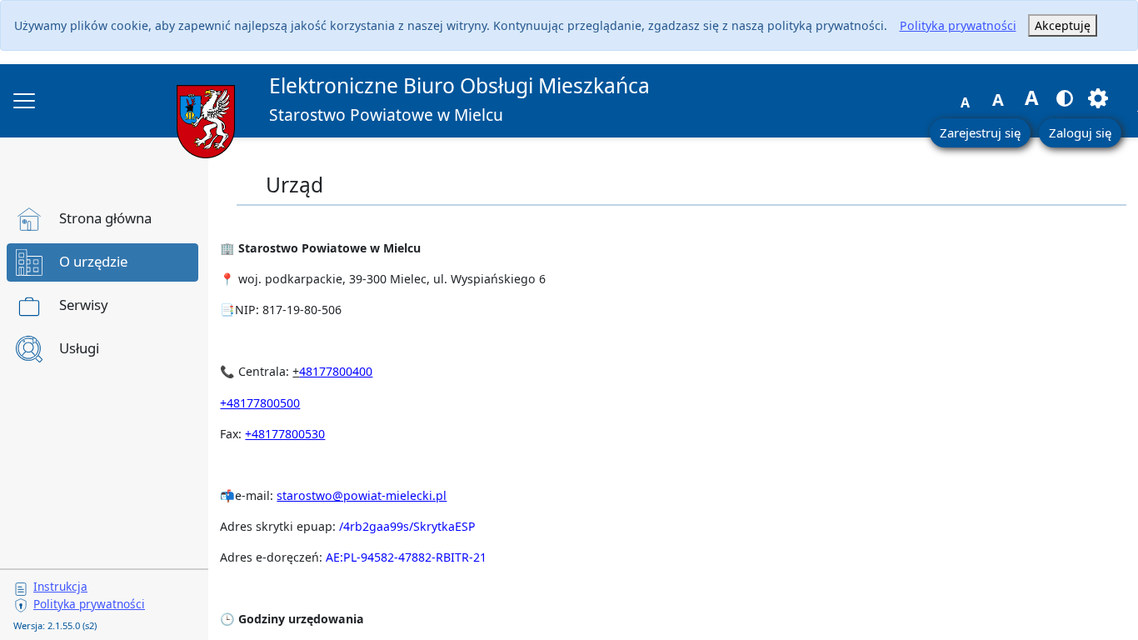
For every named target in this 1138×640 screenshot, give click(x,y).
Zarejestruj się (980, 132)
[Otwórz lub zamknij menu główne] (24, 101)
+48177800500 (260, 403)
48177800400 (335, 371)
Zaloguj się (1080, 132)
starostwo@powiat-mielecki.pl (362, 495)
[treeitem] (102, 219)
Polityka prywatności (958, 25)
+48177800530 (285, 434)
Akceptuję (1063, 25)
